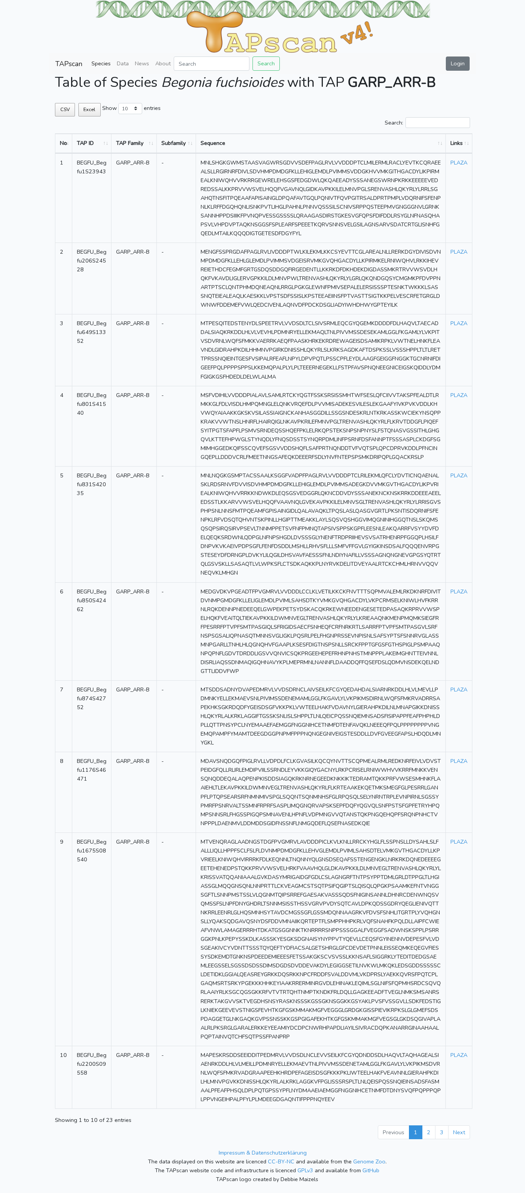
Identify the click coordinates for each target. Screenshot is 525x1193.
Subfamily (173, 143)
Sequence (213, 143)
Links (456, 143)
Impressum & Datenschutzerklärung (263, 1152)
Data (123, 63)
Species (101, 63)
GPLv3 (305, 1170)
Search (266, 63)
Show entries (131, 108)
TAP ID (85, 143)
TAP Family (129, 143)
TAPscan (68, 63)
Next (459, 1132)
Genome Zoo (369, 1161)
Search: (394, 122)
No (63, 143)
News (142, 63)
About (163, 63)
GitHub (370, 1170)
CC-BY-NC (281, 1161)
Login (458, 63)
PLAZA (458, 162)
